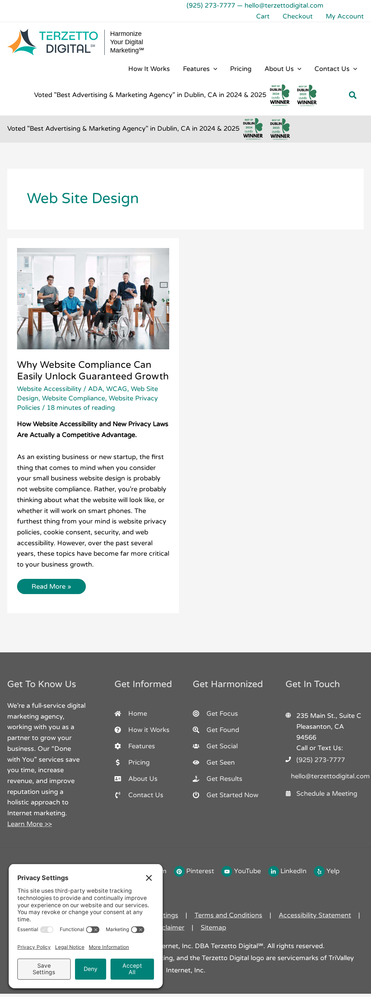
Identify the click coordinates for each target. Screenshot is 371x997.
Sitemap (213, 927)
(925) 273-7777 (211, 5)
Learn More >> (29, 824)
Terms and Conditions (228, 915)
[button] (213, 69)
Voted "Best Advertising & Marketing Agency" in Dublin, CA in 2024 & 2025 (150, 95)
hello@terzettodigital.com (284, 5)
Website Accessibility (49, 389)
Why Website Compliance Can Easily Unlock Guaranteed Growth (93, 370)
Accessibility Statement (315, 915)
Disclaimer (168, 927)
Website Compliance (73, 398)
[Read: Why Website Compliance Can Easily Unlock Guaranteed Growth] (93, 298)
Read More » (51, 584)
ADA (95, 389)
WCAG (116, 389)
